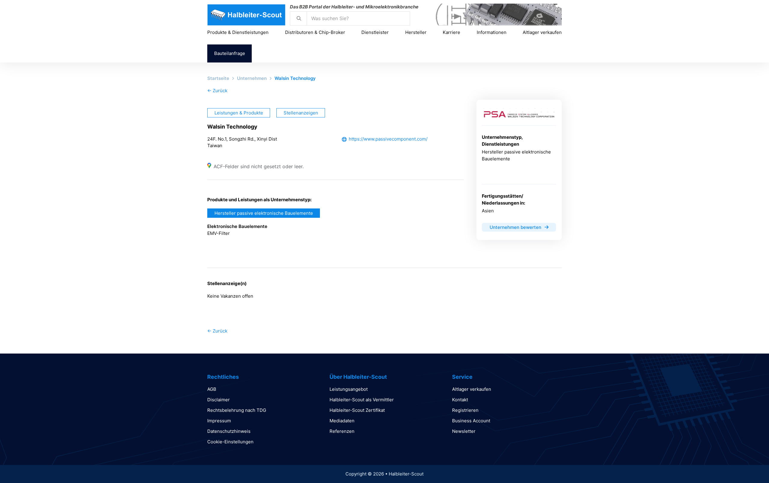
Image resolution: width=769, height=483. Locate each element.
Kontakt (460, 399)
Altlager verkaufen (542, 32)
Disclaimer (218, 399)
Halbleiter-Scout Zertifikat (357, 410)
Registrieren (465, 410)
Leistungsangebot (349, 389)
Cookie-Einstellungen (230, 442)
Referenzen (342, 431)
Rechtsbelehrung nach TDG (236, 410)
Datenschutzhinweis (229, 431)
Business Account (471, 421)
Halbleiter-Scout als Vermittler (362, 399)
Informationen (491, 32)
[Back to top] (748, 465)
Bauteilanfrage (229, 53)
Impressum (219, 421)
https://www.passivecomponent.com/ (388, 139)
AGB (211, 389)
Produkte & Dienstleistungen (238, 32)
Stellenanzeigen (301, 113)
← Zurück (217, 90)
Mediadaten (342, 421)
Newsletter (464, 431)
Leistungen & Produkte (238, 113)
